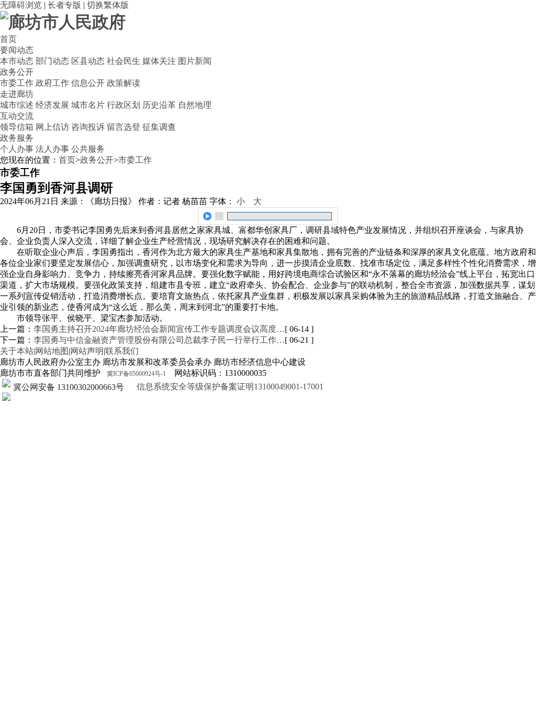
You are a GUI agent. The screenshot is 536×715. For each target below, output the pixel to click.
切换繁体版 (108, 5)
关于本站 (17, 351)
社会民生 (123, 61)
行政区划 (123, 104)
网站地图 (52, 351)
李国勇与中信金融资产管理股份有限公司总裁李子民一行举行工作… (159, 340)
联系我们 (122, 351)
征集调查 (159, 126)
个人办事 (17, 148)
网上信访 (52, 126)
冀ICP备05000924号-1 (136, 373)
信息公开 (88, 83)
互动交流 (17, 115)
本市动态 (17, 61)
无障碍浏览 (21, 5)
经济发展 (52, 104)
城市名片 (88, 104)
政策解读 (123, 83)
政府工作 (52, 83)
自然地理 (194, 104)
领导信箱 (17, 126)
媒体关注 (159, 61)
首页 (8, 39)
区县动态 (88, 61)
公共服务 (88, 148)
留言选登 (123, 126)
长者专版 (64, 5)
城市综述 (17, 104)
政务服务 (17, 137)
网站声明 (87, 351)
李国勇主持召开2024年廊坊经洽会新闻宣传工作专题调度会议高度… (159, 329)
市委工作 (17, 83)
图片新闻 (194, 61)
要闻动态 (17, 50)
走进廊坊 (17, 94)
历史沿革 (159, 104)
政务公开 (17, 72)
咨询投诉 (88, 126)
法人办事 (52, 148)
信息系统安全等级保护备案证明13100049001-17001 (229, 386)
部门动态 (52, 61)
